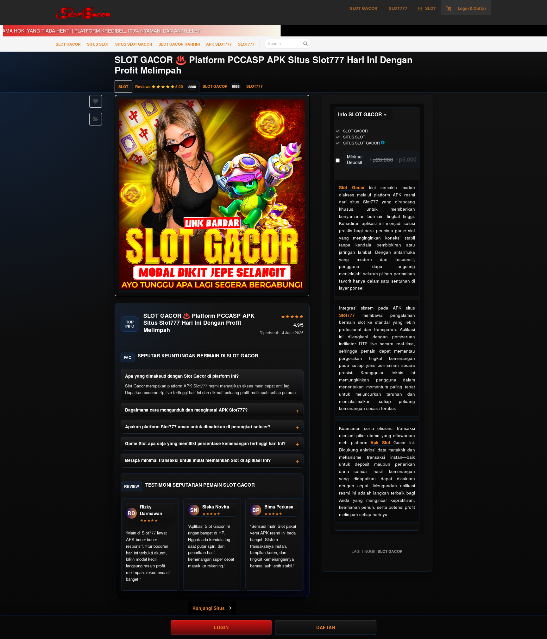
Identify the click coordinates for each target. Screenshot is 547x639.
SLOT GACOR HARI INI (179, 44)
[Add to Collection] (95, 119)
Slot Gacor (352, 187)
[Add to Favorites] (95, 101)
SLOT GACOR (68, 44)
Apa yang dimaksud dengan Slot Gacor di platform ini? (182, 376)
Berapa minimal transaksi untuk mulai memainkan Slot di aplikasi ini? (198, 460)
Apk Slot (381, 442)
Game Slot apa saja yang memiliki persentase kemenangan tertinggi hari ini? (205, 443)
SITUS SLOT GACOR (133, 44)
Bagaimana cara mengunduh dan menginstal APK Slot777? (186, 410)
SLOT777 (246, 44)
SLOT (123, 86)
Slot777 (347, 315)
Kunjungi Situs (208, 608)
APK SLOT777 (219, 44)
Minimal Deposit (382, 159)
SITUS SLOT (98, 44)
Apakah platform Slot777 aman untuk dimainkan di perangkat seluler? (197, 427)
